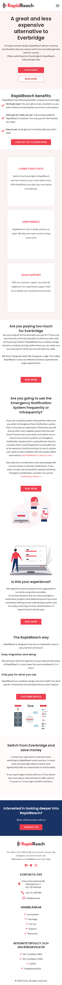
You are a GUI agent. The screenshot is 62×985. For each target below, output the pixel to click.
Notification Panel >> (31, 476)
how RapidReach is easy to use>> (37, 455)
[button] (58, 6)
